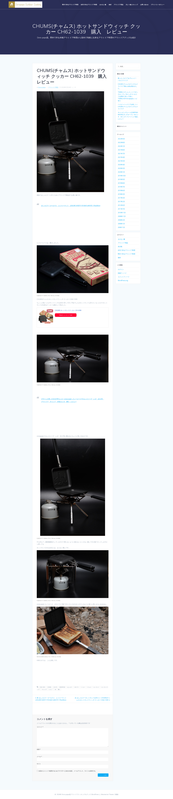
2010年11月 (122, 213)
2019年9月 (121, 179)
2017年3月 (121, 198)
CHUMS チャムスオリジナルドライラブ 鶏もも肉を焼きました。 (128, 86)
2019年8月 (121, 183)
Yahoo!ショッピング (64, 315)
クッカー (83, 687)
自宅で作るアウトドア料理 (89, 4)
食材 (110, 4)
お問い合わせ (144, 4)
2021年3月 (121, 161)
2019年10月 (122, 176)
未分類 (120, 247)
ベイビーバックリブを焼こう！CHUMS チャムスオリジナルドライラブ (128, 106)
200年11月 (121, 227)
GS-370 (55, 687)
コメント (40, 727)
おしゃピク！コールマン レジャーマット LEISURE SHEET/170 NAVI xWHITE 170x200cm (70, 206)
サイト (39, 764)
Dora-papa (42, 87)
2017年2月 (121, 202)
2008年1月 (121, 224)
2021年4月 (121, 157)
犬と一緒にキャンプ (132, 4)
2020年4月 (121, 165)
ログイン (121, 269)
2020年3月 (121, 168)
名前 (39, 749)
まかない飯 (102, 4)
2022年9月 (121, 139)
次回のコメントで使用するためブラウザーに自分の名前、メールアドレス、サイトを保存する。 (68, 771)
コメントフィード (123, 277)
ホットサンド (96, 687)
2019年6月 (121, 190)
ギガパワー (76, 687)
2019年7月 (121, 187)
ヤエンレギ (44, 689)
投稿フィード (122, 273)
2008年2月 (121, 220)
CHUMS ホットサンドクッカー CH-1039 (68, 310)
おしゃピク (69, 687)
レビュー (51, 689)
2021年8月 (121, 150)
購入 (59, 689)
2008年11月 (122, 216)
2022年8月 (121, 142)
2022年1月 (121, 146)
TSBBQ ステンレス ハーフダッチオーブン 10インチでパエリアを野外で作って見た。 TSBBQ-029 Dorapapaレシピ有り (128, 96)
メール (39, 756)
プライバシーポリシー (157, 4)
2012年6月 (121, 205)
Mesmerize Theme (107, 794)
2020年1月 (121, 172)
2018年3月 (121, 194)
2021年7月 (121, 154)
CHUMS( (49, 687)
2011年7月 (121, 209)
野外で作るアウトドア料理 (70, 4)
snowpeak (62, 687)
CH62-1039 (42, 687)
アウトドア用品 (118, 4)
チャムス (89, 687)
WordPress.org (123, 280)
